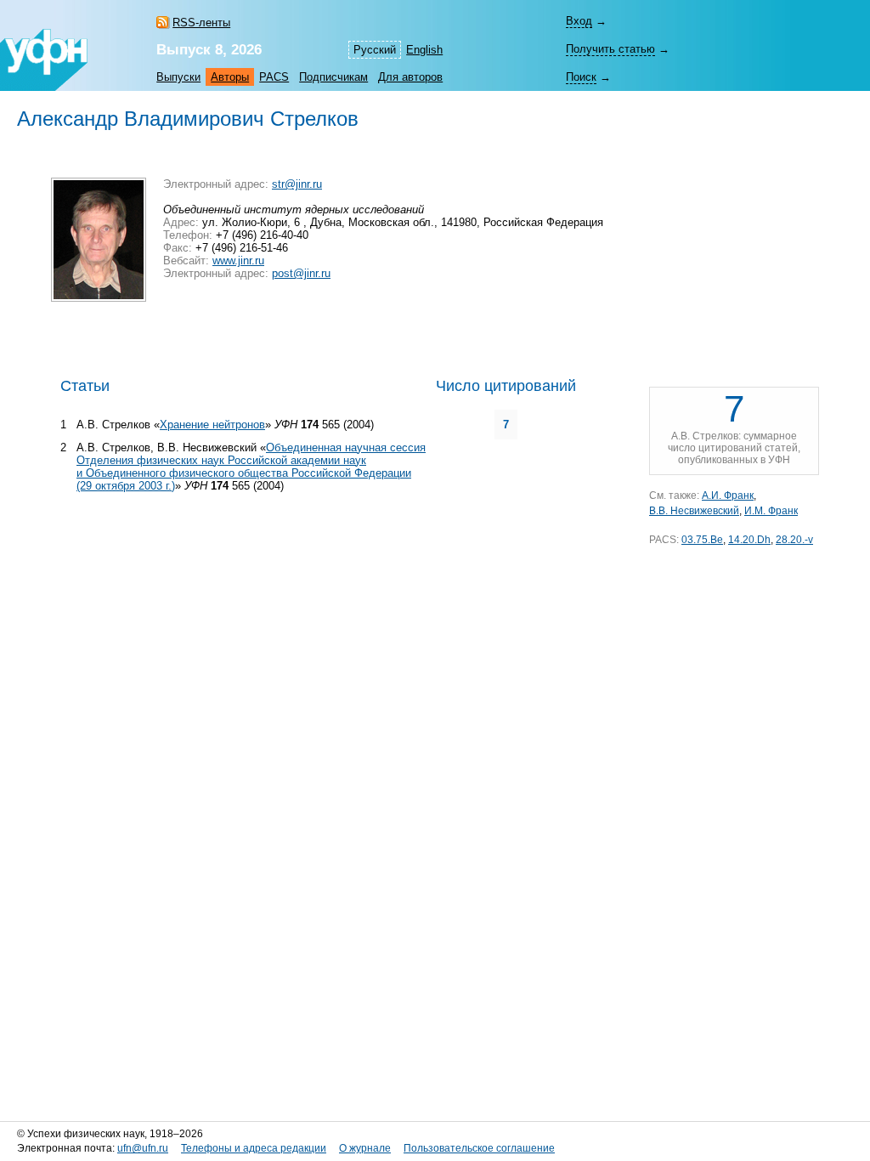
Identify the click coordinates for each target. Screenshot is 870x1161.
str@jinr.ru (297, 184)
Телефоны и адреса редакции (253, 1148)
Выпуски (178, 77)
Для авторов (410, 77)
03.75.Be (702, 540)
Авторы (230, 77)
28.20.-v (794, 540)
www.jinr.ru (238, 260)
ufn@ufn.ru (142, 1148)
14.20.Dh (749, 540)
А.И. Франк (728, 495)
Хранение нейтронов (212, 424)
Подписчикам (333, 77)
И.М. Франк (771, 511)
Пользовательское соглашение (479, 1148)
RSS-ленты (201, 22)
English (424, 49)
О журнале (365, 1148)
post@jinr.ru (301, 273)
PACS (274, 77)
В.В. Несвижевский (694, 511)
